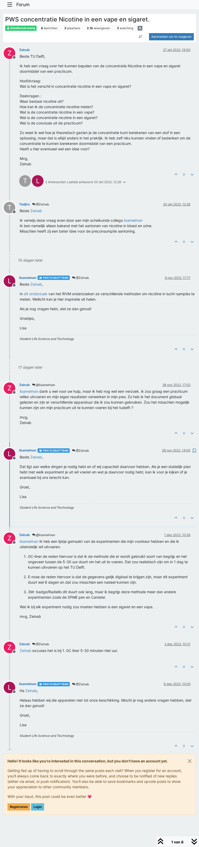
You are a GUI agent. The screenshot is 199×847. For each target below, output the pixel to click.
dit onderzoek (35, 294)
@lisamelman (45, 385)
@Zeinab (42, 204)
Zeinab (24, 50)
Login (37, 807)
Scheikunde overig (22, 28)
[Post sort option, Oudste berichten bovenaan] (140, 36)
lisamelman (28, 278)
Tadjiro (24, 204)
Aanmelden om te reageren (171, 37)
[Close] (190, 761)
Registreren (19, 807)
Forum (23, 4)
